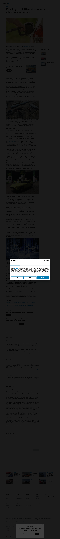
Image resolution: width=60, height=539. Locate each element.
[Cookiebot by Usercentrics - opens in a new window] (45, 261)
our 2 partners (16, 268)
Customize (29, 277)
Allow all (42, 277)
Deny (17, 277)
